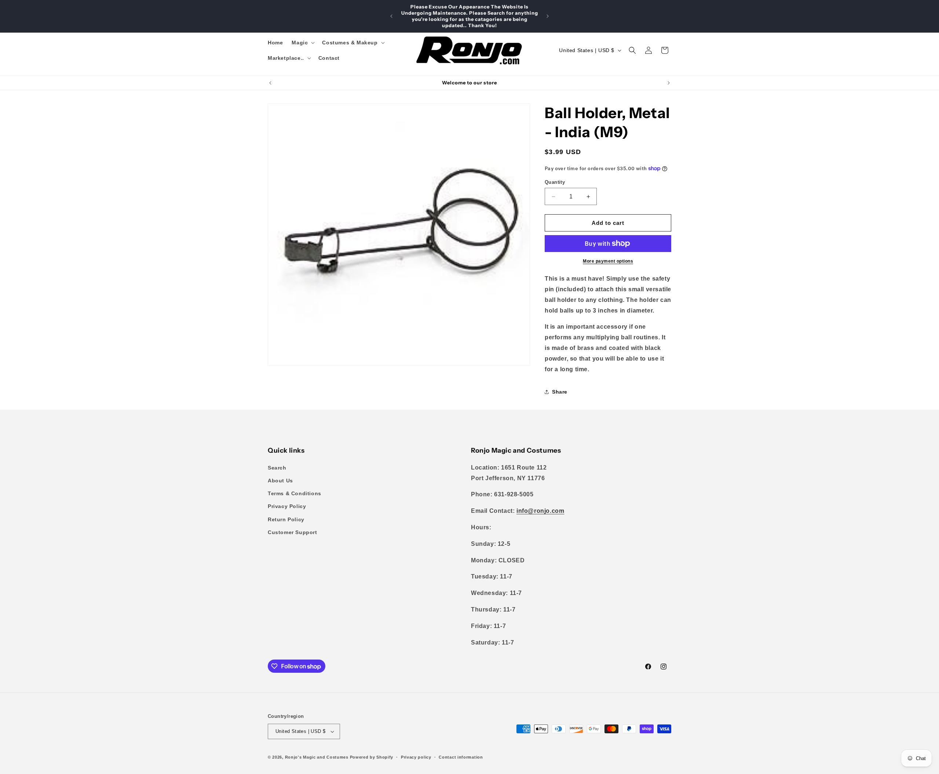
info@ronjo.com (540, 511)
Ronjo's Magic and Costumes (316, 757)
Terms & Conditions (294, 493)
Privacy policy (416, 757)
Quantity (555, 182)
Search (277, 468)
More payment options (608, 261)
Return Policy (286, 519)
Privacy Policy (287, 506)
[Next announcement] (548, 16)
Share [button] (559, 392)
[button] (302, 42)
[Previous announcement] (391, 16)
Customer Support (292, 532)
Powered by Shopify (372, 757)
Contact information (461, 757)
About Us (280, 480)
